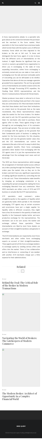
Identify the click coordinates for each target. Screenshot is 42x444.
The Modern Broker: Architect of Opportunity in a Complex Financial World (19, 396)
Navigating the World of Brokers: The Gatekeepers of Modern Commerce (19, 341)
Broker (11, 17)
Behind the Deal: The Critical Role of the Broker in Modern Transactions (20, 285)
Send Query (21, 426)
